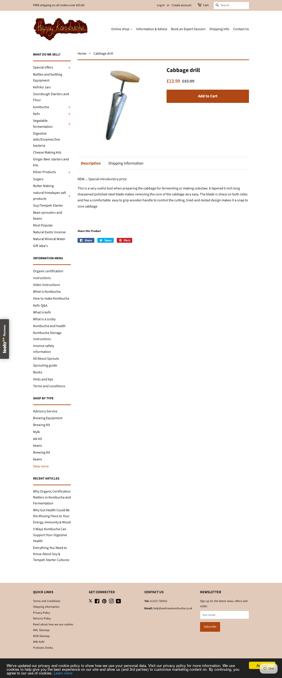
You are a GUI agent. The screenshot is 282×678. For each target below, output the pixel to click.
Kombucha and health (49, 326)
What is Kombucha (47, 291)
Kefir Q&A (40, 305)
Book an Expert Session (188, 29)
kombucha (41, 107)
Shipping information (125, 163)
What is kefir (42, 312)
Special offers (43, 67)
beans (37, 445)
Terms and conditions (49, 386)
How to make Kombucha (51, 298)
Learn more (63, 673)
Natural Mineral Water (49, 239)
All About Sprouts (46, 358)
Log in (161, 5)
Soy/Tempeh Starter (48, 205)
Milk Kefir (39, 642)
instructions (42, 278)
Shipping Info (219, 29)
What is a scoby (44, 319)
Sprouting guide (45, 365)
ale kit (37, 438)
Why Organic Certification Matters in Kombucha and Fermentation (52, 497)
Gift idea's (40, 245)
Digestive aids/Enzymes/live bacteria (46, 139)
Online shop (120, 29)
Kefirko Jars (42, 87)
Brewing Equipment (47, 418)
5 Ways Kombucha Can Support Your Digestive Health (50, 535)
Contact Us (241, 29)
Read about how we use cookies (53, 624)
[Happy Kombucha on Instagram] (111, 602)
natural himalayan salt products (49, 195)
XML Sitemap (41, 630)
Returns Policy (42, 618)
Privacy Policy (41, 613)
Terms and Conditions (46, 601)
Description (91, 163)
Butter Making (43, 185)
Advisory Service (45, 411)
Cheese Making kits (47, 152)
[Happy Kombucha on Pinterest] (104, 602)
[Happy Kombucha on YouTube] (118, 602)
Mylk (36, 432)
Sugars (38, 179)
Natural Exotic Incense (49, 232)
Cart (206, 5)
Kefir (36, 113)
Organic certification (48, 271)
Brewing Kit (41, 424)
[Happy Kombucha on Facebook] (97, 602)
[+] (69, 67)
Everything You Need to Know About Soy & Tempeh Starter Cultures (51, 553)
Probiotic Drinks (43, 648)
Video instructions (46, 284)
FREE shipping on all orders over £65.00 (58, 5)
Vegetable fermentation (43, 123)
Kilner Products (44, 172)
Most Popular (43, 225)
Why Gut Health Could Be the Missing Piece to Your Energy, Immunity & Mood (52, 516)
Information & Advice (151, 29)
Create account (181, 5)
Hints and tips (43, 379)
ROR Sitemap (41, 636)
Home (82, 53)
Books (37, 372)
